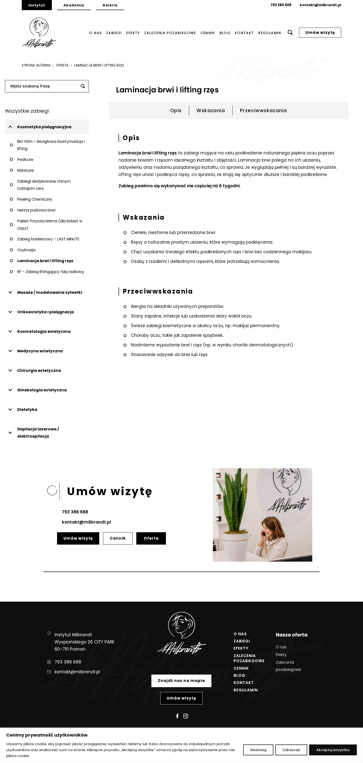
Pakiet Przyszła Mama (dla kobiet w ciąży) (49, 224)
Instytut (36, 5)
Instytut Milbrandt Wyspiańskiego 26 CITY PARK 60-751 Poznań (85, 642)
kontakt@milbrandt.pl (320, 5)
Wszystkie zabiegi (27, 110)
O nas (95, 33)
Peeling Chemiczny (34, 199)
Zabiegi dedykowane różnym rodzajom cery (44, 185)
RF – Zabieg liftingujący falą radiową (50, 271)
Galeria (110, 5)
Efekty (133, 33)
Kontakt (244, 33)
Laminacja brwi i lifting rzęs (45, 260)
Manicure (25, 170)
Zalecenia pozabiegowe (170, 33)
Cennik (208, 33)
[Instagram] (185, 716)
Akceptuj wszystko (333, 749)
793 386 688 (280, 5)
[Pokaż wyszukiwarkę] (290, 33)
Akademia (73, 5)
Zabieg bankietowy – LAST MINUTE (48, 239)
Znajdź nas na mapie (181, 680)
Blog (225, 33)
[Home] (39, 33)
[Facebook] (177, 716)
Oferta (62, 65)
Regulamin (269, 33)
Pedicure (25, 159)
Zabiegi (114, 33)
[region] (181, 745)
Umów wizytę (320, 32)
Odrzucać (291, 749)
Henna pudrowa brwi (36, 210)
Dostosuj (258, 749)
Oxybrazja (26, 250)
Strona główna (36, 65)
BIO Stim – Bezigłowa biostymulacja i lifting (51, 145)
